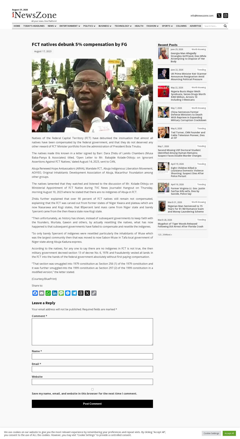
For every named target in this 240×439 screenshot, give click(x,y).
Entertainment (69, 25)
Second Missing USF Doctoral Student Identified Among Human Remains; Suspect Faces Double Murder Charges (179, 153)
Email (36, 364)
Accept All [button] (229, 433)
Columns (181, 25)
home (17, 25)
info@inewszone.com (202, 15)
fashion (151, 25)
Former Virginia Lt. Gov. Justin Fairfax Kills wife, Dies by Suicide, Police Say (188, 191)
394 (164, 234)
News (51, 25)
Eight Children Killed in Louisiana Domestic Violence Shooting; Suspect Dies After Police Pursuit (187, 172)
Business (104, 25)
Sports (166, 25)
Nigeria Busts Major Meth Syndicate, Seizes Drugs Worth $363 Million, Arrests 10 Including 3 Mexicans (188, 95)
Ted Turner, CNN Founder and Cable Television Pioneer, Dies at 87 (188, 135)
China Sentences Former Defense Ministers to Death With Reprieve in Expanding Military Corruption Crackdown (188, 116)
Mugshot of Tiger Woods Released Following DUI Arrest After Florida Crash (180, 225)
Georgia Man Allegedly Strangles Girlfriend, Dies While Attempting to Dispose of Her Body (188, 57)
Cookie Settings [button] (211, 433)
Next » (169, 234)
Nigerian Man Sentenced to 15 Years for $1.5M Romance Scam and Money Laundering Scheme (186, 208)
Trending (201, 69)
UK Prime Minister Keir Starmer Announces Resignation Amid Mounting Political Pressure (189, 76)
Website (37, 376)
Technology (122, 25)
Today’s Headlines (34, 25)
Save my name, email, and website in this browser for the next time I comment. (84, 393)
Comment (39, 316)
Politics (88, 25)
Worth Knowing (199, 49)
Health (139, 25)
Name (37, 351)
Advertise (195, 25)
